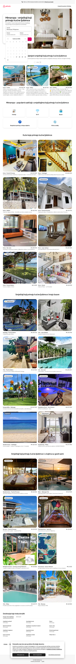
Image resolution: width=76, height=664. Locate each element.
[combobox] (19, 29)
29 (22, 57)
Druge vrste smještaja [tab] (8, 616)
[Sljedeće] (40, 62)
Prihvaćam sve (20, 654)
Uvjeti (42, 661)
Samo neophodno (37, 654)
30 (25, 57)
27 (16, 57)
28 (19, 57)
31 (7, 60)
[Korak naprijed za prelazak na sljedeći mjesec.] (25, 38)
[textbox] (12, 35)
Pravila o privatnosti (35, 661)
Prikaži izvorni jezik (48, 2)
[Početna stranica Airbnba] (7, 6)
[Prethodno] (35, 62)
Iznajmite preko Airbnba (64, 6)
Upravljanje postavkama (54, 654)
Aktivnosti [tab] (18, 616)
